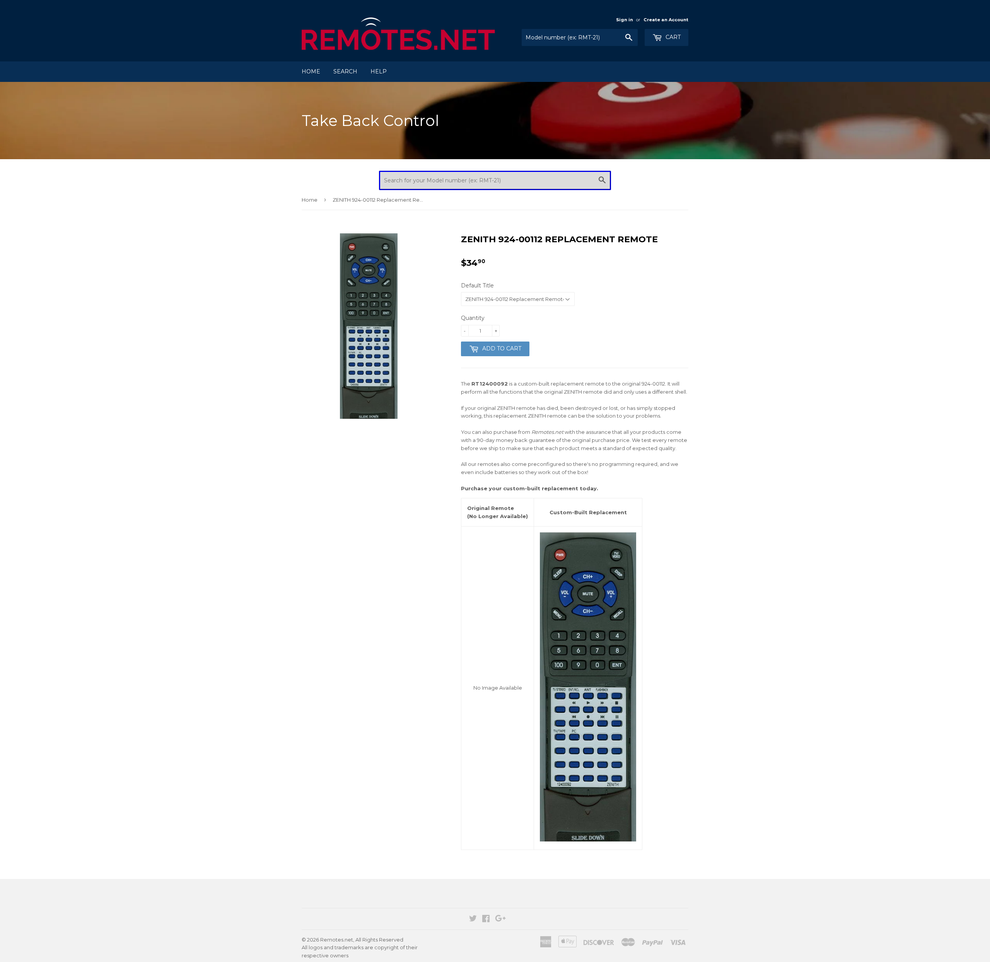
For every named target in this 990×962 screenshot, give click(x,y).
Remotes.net (336, 940)
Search (345, 71)
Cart (672, 37)
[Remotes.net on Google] (500, 919)
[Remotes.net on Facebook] (486, 919)
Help (378, 71)
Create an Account (666, 19)
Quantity (473, 317)
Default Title (477, 285)
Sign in (624, 19)
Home (311, 71)
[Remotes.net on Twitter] (473, 919)
